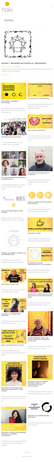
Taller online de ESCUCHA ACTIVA (12, 345)
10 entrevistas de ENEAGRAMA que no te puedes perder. (13, 178)
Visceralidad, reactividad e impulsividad (10, 101)
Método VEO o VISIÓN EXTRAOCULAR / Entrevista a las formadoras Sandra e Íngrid (40, 295)
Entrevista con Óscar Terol (10, 284)
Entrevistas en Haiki (34, 233)
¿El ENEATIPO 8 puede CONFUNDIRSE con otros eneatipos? (40, 263)
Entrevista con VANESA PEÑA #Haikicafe (11, 314)
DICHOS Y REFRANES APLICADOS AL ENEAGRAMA (23, 63)
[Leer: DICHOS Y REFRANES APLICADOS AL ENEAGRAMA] (17, 44)
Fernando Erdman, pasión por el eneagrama (38, 173)
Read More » (6, 75)
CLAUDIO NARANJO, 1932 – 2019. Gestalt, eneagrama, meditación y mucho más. (39, 339)
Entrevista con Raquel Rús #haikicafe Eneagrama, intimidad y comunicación (13, 434)
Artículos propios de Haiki (7, 66)
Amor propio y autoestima (36, 130)
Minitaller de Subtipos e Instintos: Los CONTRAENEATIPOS (13, 253)
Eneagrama (17, 66)
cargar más (27, 452)
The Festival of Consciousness (11, 137)
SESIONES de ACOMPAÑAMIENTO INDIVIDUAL (39, 416)
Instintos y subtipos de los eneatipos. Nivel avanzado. (40, 202)
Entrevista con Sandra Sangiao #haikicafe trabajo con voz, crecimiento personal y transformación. (38, 384)
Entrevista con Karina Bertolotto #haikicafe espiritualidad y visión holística (12, 389)
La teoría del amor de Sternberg (38, 98)
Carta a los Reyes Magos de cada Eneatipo (12, 211)
